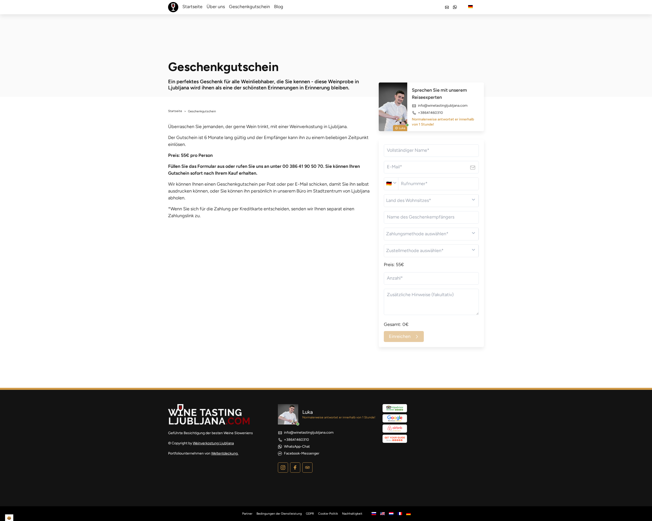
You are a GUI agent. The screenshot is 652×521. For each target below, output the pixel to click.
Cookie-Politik (328, 513)
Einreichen (400, 336)
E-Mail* (394, 167)
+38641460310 (430, 113)
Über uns (216, 6)
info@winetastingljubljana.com (443, 106)
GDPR (310, 513)
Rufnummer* (414, 183)
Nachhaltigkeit (352, 513)
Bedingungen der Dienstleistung (279, 513)
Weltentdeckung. (224, 453)
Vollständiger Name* (408, 150)
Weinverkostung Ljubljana (213, 443)
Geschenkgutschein (249, 6)
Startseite (192, 6)
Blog (278, 6)
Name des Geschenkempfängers (420, 217)
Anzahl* (395, 278)
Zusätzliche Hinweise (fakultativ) (420, 294)
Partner (247, 513)
